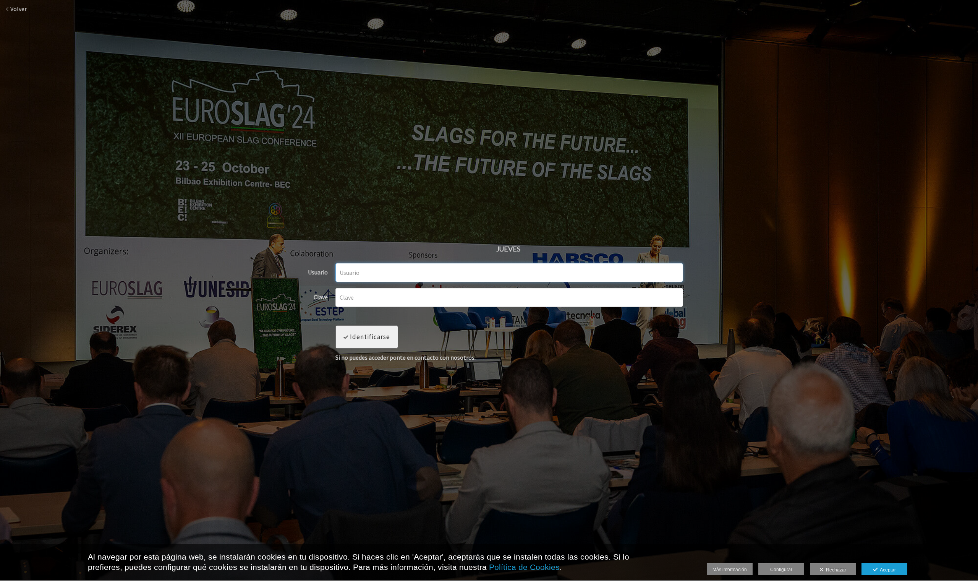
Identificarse (369, 337)
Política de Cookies (524, 567)
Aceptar (887, 570)
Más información (729, 569)
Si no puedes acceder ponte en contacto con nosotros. (405, 357)
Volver (18, 9)
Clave (321, 297)
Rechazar (835, 570)
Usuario (318, 272)
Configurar (781, 569)
